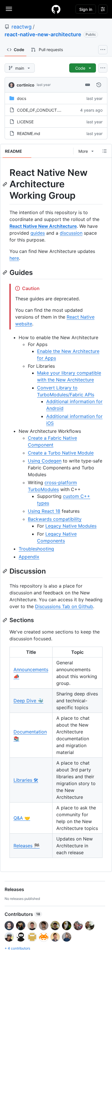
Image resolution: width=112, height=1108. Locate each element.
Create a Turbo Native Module (61, 453)
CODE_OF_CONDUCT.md (40, 110)
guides (37, 233)
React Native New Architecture (43, 226)
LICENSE (25, 121)
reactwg (21, 27)
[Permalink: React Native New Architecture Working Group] (5, 184)
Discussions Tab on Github (64, 606)
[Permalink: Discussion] (5, 571)
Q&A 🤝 (21, 818)
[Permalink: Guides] (5, 272)
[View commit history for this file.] (99, 85)
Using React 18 (44, 511)
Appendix (29, 557)
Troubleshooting (36, 549)
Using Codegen (44, 461)
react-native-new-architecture (43, 34)
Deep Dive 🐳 (28, 700)
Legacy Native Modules (70, 526)
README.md (28, 133)
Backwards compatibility (55, 519)
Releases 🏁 (26, 845)
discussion (71, 233)
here (14, 258)
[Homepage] (56, 9)
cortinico (25, 85)
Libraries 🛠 (25, 780)
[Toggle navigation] (9, 9)
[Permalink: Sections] (5, 620)
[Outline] (104, 151)
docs (21, 98)
